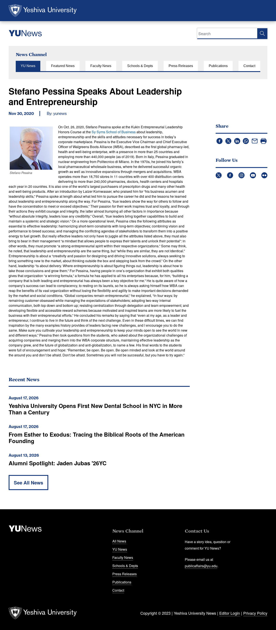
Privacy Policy (255, 613)
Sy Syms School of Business (114, 131)
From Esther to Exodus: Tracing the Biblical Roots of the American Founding (97, 437)
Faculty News (100, 66)
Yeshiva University (43, 10)
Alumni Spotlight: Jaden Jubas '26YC (58, 463)
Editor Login (229, 613)
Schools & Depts (140, 66)
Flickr (264, 175)
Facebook (230, 175)
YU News (28, 66)
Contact (249, 66)
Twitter (219, 175)
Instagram (241, 175)
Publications (218, 66)
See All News (28, 482)
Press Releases (181, 66)
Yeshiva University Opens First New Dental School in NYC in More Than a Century (95, 409)
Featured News (63, 66)
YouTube (253, 175)
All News (119, 541)
